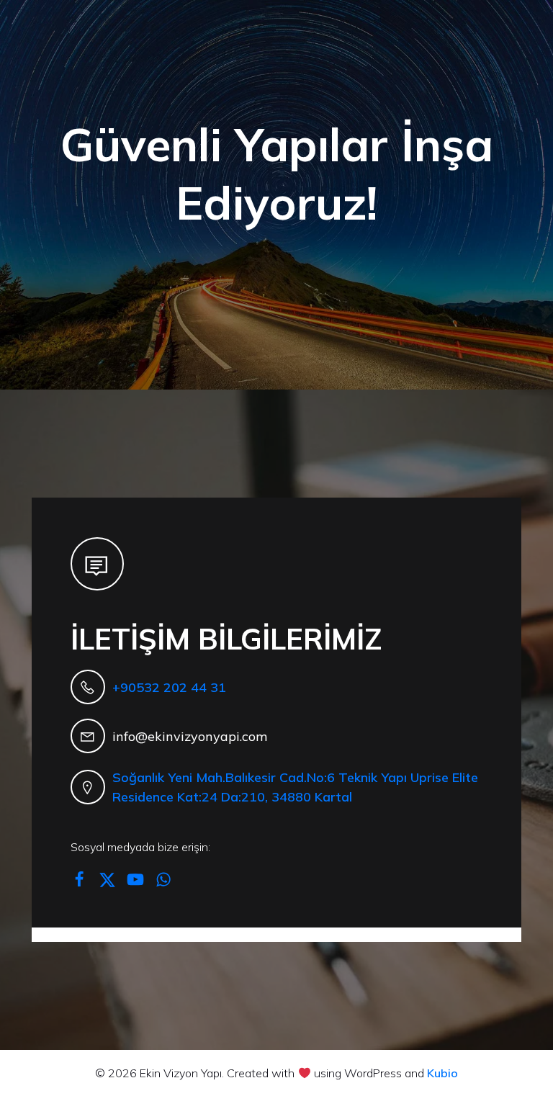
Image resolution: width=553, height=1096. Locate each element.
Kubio (442, 1073)
